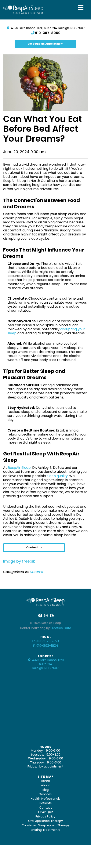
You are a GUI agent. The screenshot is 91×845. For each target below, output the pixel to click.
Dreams (36, 571)
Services (45, 794)
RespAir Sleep (19, 467)
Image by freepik (19, 561)
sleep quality (57, 475)
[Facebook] (39, 615)
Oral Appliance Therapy (45, 821)
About (45, 785)
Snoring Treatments (45, 830)
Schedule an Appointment (45, 44)
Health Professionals (45, 799)
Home (45, 781)
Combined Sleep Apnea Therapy (46, 825)
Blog (46, 790)
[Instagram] (45, 615)
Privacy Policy (45, 816)
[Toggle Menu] (81, 7)
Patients (46, 803)
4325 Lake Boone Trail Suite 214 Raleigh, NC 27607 (47, 664)
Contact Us (34, 547)
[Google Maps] (51, 615)
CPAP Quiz (45, 812)
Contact (45, 807)
